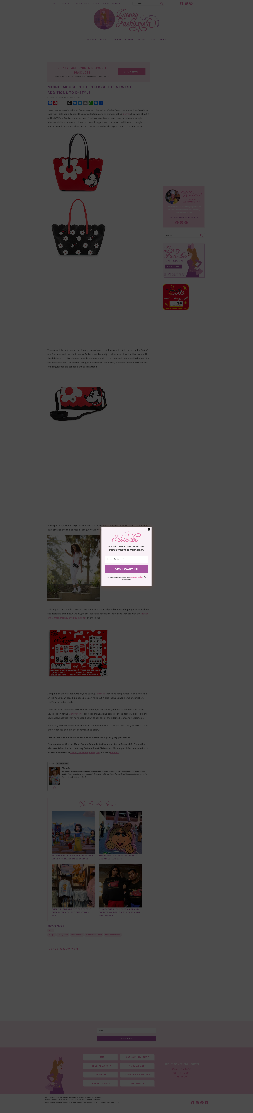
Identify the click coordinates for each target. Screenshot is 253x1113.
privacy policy (136, 577)
